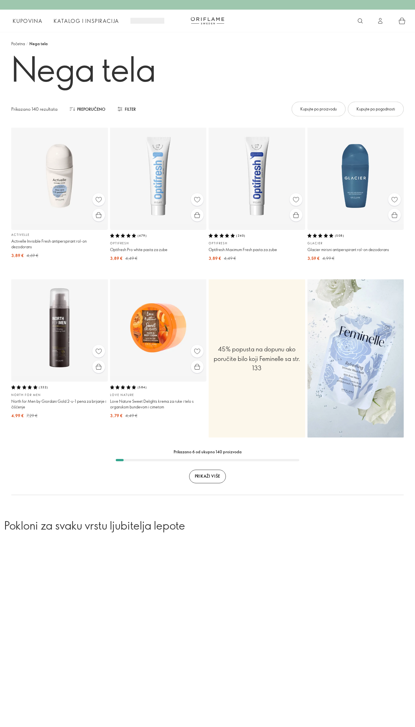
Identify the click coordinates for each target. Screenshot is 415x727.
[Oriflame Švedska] (207, 21)
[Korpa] (402, 21)
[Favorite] (98, 199)
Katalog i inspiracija (86, 21)
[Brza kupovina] (98, 215)
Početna (18, 43)
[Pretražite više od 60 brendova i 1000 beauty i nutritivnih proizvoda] (360, 21)
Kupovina (27, 21)
